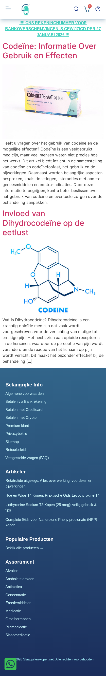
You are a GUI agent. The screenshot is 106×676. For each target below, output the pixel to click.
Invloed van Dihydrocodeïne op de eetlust (43, 223)
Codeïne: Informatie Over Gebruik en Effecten (49, 50)
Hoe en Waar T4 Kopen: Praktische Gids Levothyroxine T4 (52, 495)
